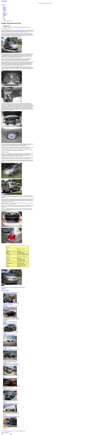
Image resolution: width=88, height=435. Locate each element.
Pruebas (4, 9)
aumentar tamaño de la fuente (25, 27)
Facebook (3, 432)
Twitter (6, 432)
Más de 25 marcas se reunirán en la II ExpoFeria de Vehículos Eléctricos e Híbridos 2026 (11, 293)
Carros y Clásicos (4, 0)
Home (4, 17)
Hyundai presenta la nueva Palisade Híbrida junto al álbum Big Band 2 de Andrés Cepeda (11, 416)
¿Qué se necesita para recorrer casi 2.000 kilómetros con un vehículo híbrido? (10, 335)
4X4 (3, 12)
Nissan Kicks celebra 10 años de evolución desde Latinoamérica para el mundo (11, 350)
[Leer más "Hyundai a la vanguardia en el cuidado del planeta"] (10, 331)
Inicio (4, 6)
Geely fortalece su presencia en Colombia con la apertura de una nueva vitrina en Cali (11, 404)
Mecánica (4, 14)
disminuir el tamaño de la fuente (15, 27)
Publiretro (4, 10)
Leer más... (5, 305)
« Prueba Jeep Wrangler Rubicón (14, 287)
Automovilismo (5, 13)
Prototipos (4, 15)
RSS (8, 432)
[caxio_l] (3, 288)
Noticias (4, 8)
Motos (4, 16)
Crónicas (4, 7)
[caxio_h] (3, 4)
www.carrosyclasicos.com (20, 30)
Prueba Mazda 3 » (23, 287)
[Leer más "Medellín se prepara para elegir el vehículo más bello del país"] (10, 317)
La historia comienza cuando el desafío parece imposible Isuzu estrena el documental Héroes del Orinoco (11, 364)
